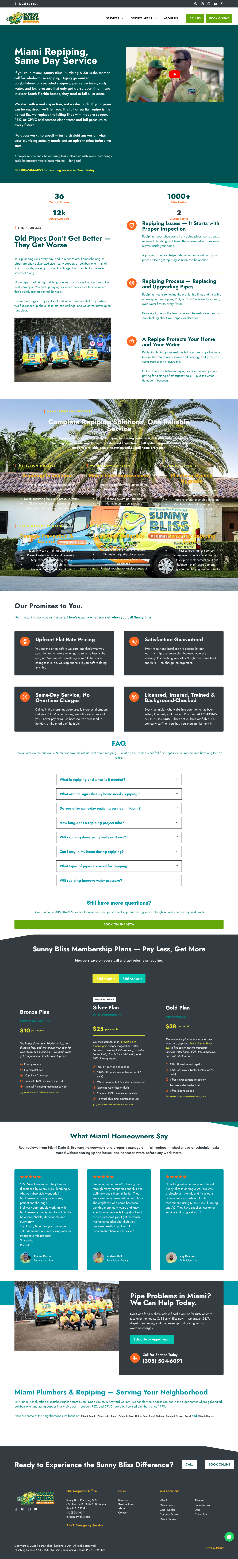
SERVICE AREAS (141, 18)
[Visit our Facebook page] (195, 3)
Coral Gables (156, 1416)
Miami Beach (88, 1416)
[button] (119, 779)
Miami (113, 1416)
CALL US (195, 18)
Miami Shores (205, 1416)
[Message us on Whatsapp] (222, 3)
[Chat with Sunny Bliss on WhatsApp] (229, 1537)
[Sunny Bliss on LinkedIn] (29, 1509)
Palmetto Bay (125, 1416)
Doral (188, 1416)
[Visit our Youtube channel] (215, 3)
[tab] (106, 978)
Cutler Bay (141, 1416)
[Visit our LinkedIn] (208, 3)
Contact (122, 1513)
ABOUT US (171, 18)
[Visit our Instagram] (202, 3)
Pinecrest (102, 1416)
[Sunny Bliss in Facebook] (16, 1509)
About (121, 1508)
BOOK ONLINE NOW (119, 924)
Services (112, 18)
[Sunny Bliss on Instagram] (22, 1509)
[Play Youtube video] (175, 74)
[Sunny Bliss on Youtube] (35, 1509)
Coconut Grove (174, 1416)
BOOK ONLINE (219, 18)
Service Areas (126, 1504)
